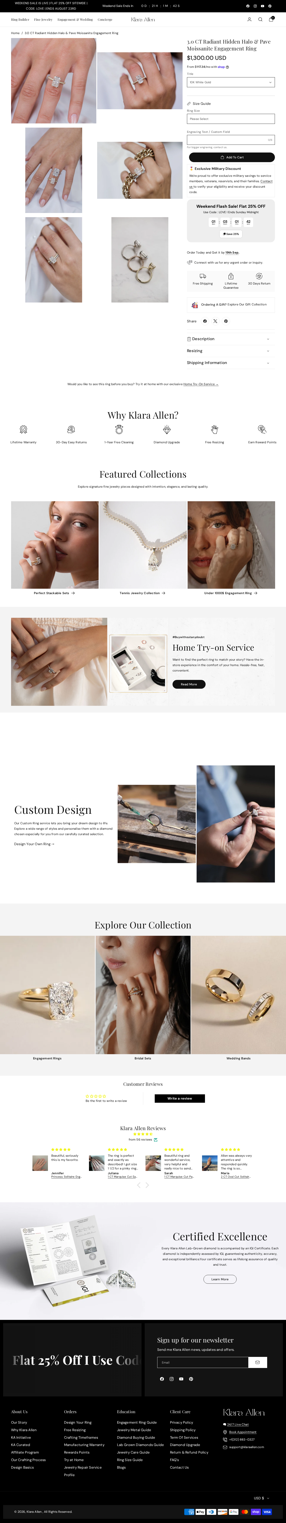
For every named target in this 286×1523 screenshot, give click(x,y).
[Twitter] (215, 321)
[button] (20, 19)
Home (15, 33)
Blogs (121, 1467)
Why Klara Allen (24, 1430)
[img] (143, 1134)
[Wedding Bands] (238, 995)
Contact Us (179, 1467)
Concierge (105, 19)
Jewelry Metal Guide (134, 1430)
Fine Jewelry (43, 19)
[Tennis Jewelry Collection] (143, 545)
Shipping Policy (183, 1430)
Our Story (19, 1422)
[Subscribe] (257, 1362)
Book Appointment (243, 1432)
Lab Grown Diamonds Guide (140, 1445)
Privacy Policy (181, 1422)
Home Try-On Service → (201, 384)
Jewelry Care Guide (133, 1452)
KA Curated (20, 1445)
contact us (220, 147)
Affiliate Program (25, 1452)
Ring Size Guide (130, 1460)
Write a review (179, 1098)
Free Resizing (75, 1430)
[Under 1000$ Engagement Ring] (231, 545)
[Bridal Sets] (143, 995)
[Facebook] (205, 321)
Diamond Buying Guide (136, 1437)
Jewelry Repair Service (83, 1467)
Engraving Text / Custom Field (208, 132)
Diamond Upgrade (185, 1445)
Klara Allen (34, 1512)
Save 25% (232, 234)
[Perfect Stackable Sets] (55, 545)
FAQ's (174, 1460)
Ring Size (193, 111)
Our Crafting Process (28, 1460)
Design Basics (22, 1467)
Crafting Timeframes (81, 1437)
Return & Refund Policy (189, 1452)
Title (190, 74)
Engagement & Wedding (75, 19)
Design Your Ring (78, 1422)
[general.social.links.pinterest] (226, 321)
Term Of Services (184, 1437)
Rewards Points (77, 1452)
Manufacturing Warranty (84, 1445)
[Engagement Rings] (47, 995)
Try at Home (74, 1460)
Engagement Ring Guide (137, 1422)
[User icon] (249, 19)
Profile (69, 1475)
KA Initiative (21, 1437)
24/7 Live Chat (238, 1424)
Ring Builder (20, 19)
